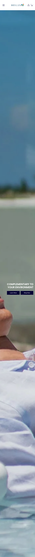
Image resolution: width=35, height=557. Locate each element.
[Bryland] (17, 5)
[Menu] (3, 5)
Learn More (13, 293)
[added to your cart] (32, 5)
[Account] (28, 5)
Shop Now (27, 293)
